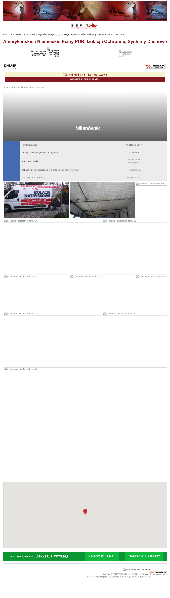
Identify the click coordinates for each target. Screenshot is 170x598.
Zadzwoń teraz (102, 556)
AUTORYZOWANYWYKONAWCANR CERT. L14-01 (38, 53)
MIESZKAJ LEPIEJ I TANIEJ (85, 77)
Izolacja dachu (134, 159)
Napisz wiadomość (144, 556)
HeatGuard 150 (134, 170)
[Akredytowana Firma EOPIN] (40, 573)
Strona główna (11, 87)
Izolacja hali (134, 162)
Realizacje (26, 87)
